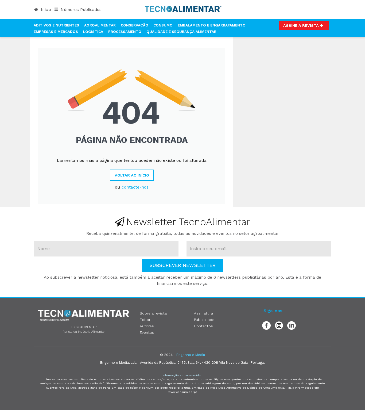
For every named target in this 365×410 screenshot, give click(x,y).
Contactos (203, 326)
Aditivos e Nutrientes (56, 25)
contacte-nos (135, 187)
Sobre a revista (153, 313)
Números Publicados (80, 9)
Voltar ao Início (132, 175)
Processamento (124, 31)
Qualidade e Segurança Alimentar (181, 31)
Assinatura (203, 313)
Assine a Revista (301, 25)
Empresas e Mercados (56, 31)
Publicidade (204, 319)
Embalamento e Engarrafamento (212, 25)
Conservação (134, 25)
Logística (93, 31)
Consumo (163, 25)
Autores (147, 326)
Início (45, 9)
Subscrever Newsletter (182, 265)
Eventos (147, 332)
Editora (146, 319)
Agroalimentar (100, 25)
